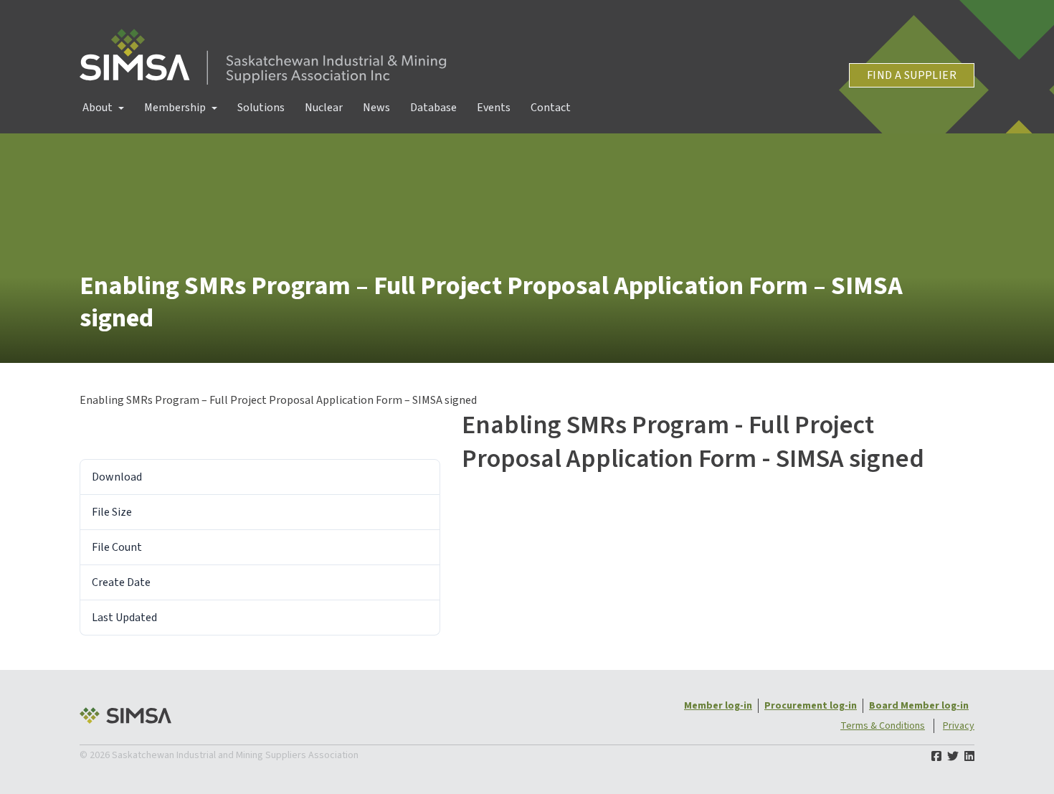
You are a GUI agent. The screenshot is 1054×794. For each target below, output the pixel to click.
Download (116, 428)
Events (494, 107)
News (376, 107)
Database (433, 107)
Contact (551, 107)
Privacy (958, 726)
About (97, 107)
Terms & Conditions (882, 726)
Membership (175, 107)
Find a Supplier (911, 75)
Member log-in (718, 706)
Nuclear (324, 107)
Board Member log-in (919, 706)
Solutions (261, 107)
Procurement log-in (810, 706)
